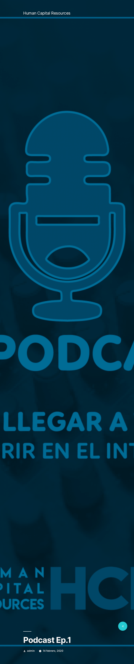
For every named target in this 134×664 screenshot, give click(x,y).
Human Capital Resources (46, 13)
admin (31, 650)
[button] (122, 626)
